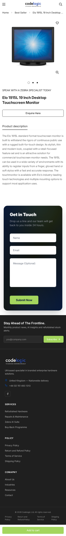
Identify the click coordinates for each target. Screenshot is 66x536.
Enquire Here (33, 113)
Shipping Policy (12, 461)
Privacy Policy (12, 445)
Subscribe (52, 339)
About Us (9, 479)
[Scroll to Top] (60, 520)
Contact (9, 495)
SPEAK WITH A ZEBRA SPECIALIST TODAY (26, 90)
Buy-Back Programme (16, 427)
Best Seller (21, 12)
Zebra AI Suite (12, 422)
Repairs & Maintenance (16, 416)
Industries (10, 484)
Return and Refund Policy (17, 450)
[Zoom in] (57, 72)
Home (5, 12)
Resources (10, 490)
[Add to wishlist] (57, 22)
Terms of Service (13, 456)
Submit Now (24, 300)
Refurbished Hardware (16, 411)
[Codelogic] (33, 4)
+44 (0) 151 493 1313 (20, 385)
